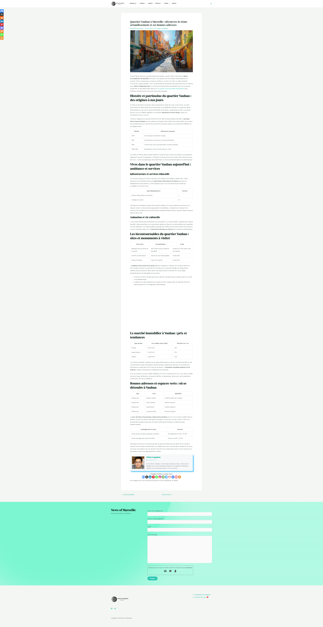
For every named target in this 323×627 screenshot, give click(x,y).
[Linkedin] (150, 476)
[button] (136, 3)
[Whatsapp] (156, 476)
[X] (146, 476)
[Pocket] (176, 476)
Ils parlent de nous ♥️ (201, 597)
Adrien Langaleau (153, 457)
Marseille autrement (136, 28)
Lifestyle (157, 3)
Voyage (166, 3)
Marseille (133, 3)
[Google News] (173, 476)
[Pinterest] (153, 476)
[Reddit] (2, 17)
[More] (179, 476)
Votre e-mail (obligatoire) (155, 519)
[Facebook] (143, 476)
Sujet (149, 526)
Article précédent (127, 494)
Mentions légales (204, 594)
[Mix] (2, 31)
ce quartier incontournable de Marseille (171, 88)
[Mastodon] (2, 28)
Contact (196, 594)
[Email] (163, 476)
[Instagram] (159, 476)
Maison (150, 3)
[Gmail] (169, 476)
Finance (142, 3)
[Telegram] (166, 476)
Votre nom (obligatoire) (155, 511)
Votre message (152, 534)
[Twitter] (115, 608)
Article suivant (167, 494)
